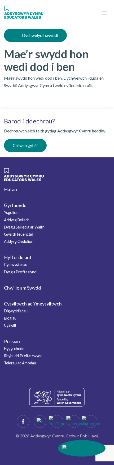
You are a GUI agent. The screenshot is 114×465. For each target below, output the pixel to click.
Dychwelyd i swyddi (40, 35)
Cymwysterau (15, 264)
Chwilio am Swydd (22, 288)
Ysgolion (11, 212)
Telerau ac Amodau (20, 363)
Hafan (10, 189)
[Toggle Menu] (104, 12)
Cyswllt (10, 325)
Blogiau (10, 318)
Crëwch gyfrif (25, 145)
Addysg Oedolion (18, 241)
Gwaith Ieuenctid (18, 234)
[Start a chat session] (82, 448)
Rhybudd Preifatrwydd (23, 356)
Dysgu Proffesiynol (20, 272)
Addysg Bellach (16, 220)
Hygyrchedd (14, 348)
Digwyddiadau (16, 311)
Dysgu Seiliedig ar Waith (24, 227)
